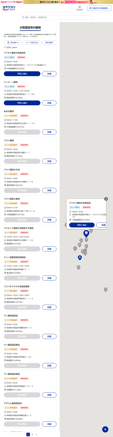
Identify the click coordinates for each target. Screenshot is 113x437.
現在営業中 (49, 42)
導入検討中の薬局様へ (99, 8)
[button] (30, 61)
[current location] (105, 429)
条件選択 (14, 42)
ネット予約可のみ (32, 42)
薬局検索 (80, 9)
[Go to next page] (36, 434)
